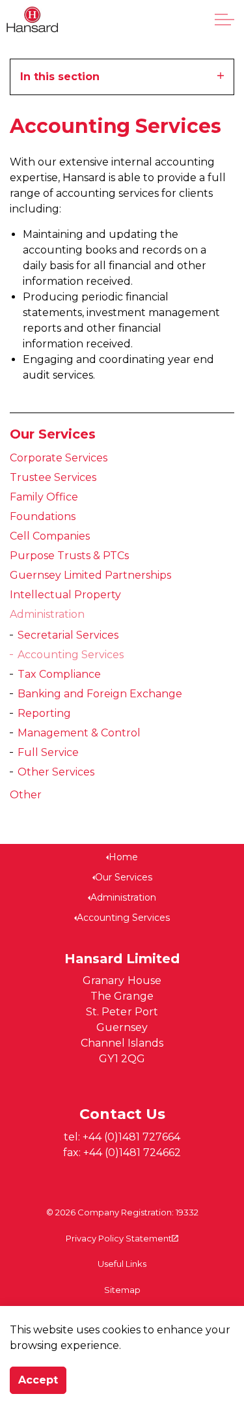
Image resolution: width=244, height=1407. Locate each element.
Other (26, 795)
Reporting (44, 713)
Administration (47, 614)
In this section (60, 76)
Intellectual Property (65, 594)
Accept (38, 1380)
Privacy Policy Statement (119, 1238)
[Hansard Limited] (32, 20)
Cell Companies (50, 536)
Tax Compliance (59, 674)
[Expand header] (224, 19)
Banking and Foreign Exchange (100, 694)
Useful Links (122, 1263)
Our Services (53, 434)
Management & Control (79, 733)
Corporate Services (58, 458)
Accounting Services (71, 654)
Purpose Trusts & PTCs (69, 555)
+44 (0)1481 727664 (131, 1137)
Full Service (48, 752)
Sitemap (122, 1289)
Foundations (42, 516)
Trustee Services (53, 477)
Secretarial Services (68, 635)
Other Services (56, 772)
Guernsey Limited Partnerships (90, 575)
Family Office (44, 497)
